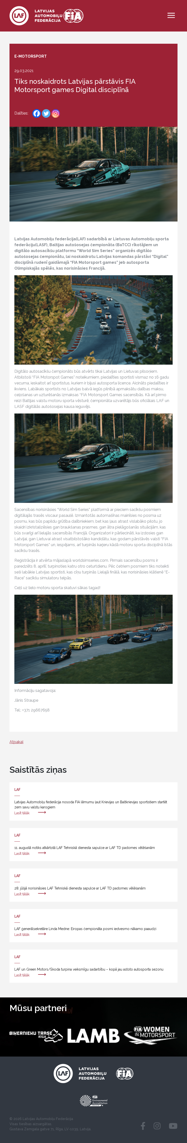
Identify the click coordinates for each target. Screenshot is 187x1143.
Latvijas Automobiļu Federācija (48, 1119)
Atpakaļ (16, 742)
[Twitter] (46, 113)
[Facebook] (36, 113)
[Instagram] (55, 113)
